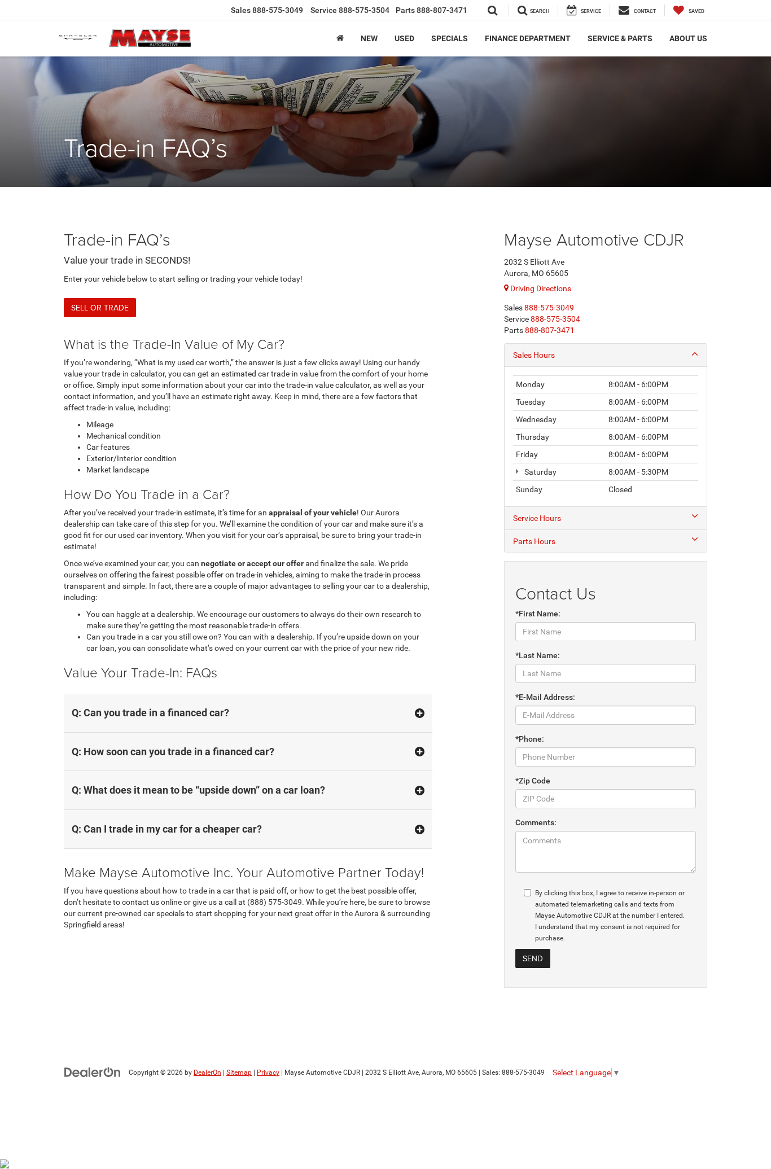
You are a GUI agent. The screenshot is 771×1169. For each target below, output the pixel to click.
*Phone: (529, 738)
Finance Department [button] (528, 38)
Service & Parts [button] (620, 38)
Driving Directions (540, 288)
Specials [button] (449, 38)
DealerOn (207, 1072)
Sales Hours (534, 355)
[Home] (340, 38)
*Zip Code (532, 780)
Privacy (268, 1072)
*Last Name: (537, 655)
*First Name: (537, 613)
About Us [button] (688, 38)
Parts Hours (534, 541)
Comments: (536, 822)
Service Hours (537, 518)
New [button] (369, 38)
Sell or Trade (100, 307)
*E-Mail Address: (545, 697)
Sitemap (239, 1072)
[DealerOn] (92, 1071)
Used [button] (404, 38)
